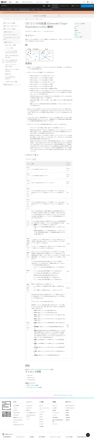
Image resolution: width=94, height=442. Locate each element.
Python (33, 9)
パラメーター (78, 32)
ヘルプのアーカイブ (48, 31)
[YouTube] (9, 415)
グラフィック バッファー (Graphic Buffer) (10, 65)
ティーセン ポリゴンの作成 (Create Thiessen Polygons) (11, 51)
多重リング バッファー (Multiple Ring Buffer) (12, 70)
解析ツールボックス (30, 19)
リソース (55, 6)
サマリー (77, 26)
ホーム (3, 9)
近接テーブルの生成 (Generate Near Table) (11, 56)
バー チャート (61, 127)
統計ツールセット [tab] (9, 84)
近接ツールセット (39, 19)
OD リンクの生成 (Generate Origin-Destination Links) (11, 61)
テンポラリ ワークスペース (43, 369)
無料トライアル (75, 6)
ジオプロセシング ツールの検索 (34, 387)
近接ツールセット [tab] (9, 42)
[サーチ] (59, 15)
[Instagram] (6, 415)
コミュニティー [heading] (29, 401)
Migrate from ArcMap (47, 9)
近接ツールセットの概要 (10, 45)
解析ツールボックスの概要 (9, 23)
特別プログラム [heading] (68, 401)
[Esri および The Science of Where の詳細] (6, 405)
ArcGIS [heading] (14, 401)
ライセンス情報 (78, 37)
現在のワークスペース (30, 369)
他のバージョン (37, 31)
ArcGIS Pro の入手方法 (87, 6)
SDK (38, 9)
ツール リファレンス (24, 9)
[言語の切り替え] (88, 2)
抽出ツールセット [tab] (9, 32)
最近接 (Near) (8, 74)
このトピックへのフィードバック (64, 395)
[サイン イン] (92, 2)
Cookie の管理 (69, 436)
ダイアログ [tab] (28, 159)
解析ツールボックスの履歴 (9, 29)
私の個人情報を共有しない (83, 436)
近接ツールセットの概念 (12, 81)
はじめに (9, 9)
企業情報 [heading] (54, 401)
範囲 (52, 369)
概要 (44, 6)
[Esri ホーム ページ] (4, 2)
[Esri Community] (3, 415)
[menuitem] (18, 405)
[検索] (84, 2)
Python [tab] (34, 159)
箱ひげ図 (56, 141)
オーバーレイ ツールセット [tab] (11, 34)
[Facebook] (3, 412)
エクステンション (64, 6)
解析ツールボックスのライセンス (11, 26)
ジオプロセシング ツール (18, 19)
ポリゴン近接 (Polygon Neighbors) (10, 77)
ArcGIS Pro (4, 5)
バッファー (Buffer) (9, 48)
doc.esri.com (34, 12)
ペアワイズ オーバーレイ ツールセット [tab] (12, 38)
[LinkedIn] (9, 412)
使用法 (76, 30)
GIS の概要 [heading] (41, 401)
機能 (49, 6)
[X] (6, 412)
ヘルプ (15, 9)
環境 (76, 34)
